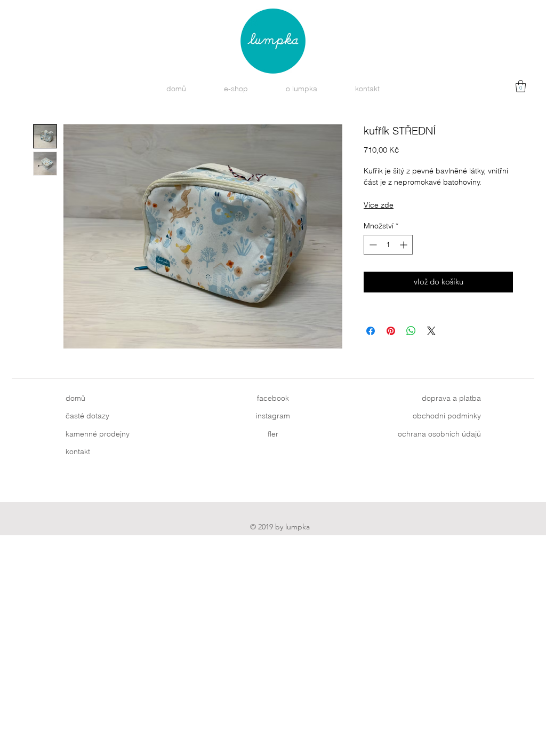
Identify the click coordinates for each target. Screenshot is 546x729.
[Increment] (404, 244)
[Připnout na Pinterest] (390, 330)
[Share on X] (431, 330)
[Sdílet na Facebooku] (370, 330)
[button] (521, 86)
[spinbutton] (388, 244)
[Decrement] (372, 244)
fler (273, 434)
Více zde (379, 205)
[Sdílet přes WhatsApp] (411, 330)
